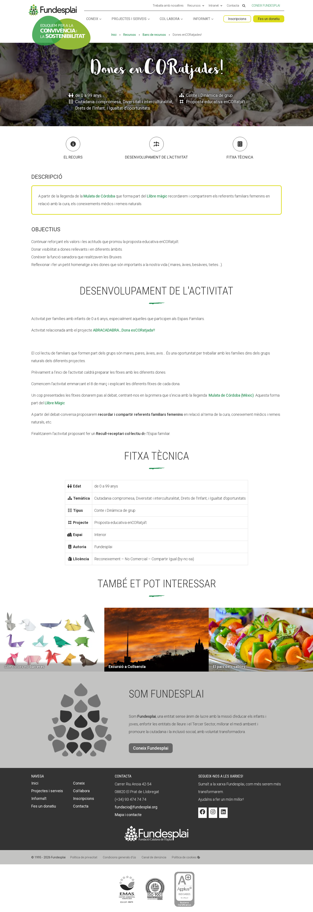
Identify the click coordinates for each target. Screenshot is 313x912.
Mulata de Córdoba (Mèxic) (231, 395)
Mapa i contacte (128, 814)
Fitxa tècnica (240, 157)
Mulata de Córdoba (99, 196)
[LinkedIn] (223, 815)
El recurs (73, 157)
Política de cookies (184, 857)
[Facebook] (202, 815)
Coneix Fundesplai (266, 5)
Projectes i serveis (129, 19)
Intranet (214, 5)
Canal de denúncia (154, 857)
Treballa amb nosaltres (168, 5)
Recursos (194, 5)
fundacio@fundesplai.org (136, 807)
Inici (113, 34)
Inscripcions (237, 19)
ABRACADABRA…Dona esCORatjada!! (124, 330)
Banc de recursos (154, 34)
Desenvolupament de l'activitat (156, 157)
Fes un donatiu (269, 19)
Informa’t (201, 19)
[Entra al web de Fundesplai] (156, 840)
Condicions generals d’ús (119, 857)
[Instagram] (213, 815)
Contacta (233, 5)
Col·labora (169, 19)
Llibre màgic (157, 196)
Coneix (92, 19)
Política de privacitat (83, 857)
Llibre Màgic (55, 403)
